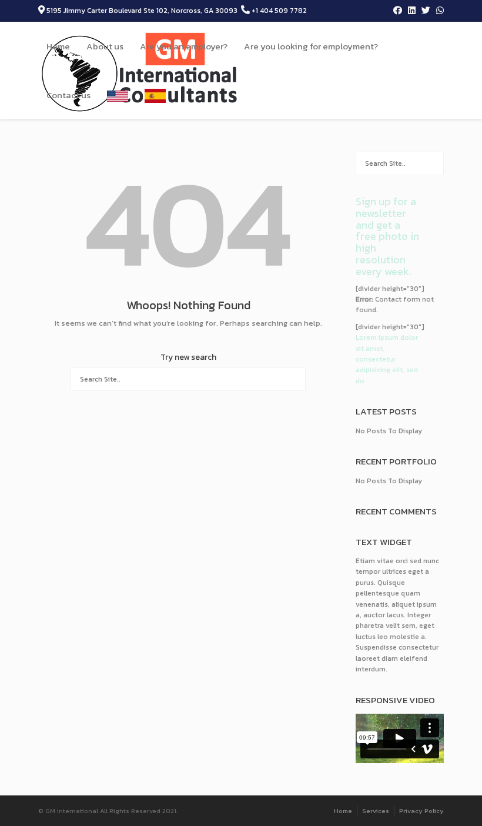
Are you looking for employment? (311, 46)
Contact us (68, 95)
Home (58, 46)
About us (104, 46)
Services (375, 810)
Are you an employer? (183, 46)
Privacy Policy (421, 810)
